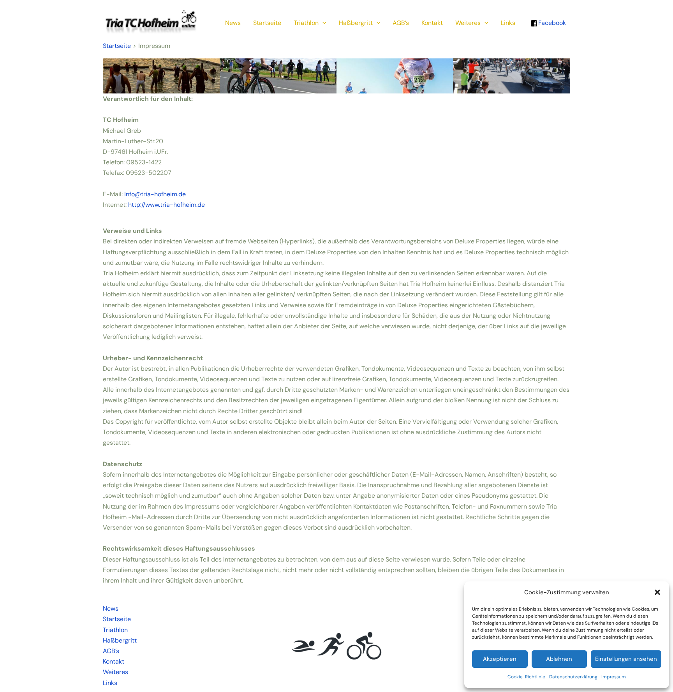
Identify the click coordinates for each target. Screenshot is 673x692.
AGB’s (401, 23)
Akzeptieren (499, 659)
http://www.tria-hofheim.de (166, 205)
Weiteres (468, 23)
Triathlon (306, 23)
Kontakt (432, 23)
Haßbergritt (356, 23)
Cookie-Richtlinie (526, 677)
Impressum (613, 677)
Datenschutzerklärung (573, 677)
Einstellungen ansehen (626, 659)
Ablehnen (559, 659)
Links (508, 23)
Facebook (552, 23)
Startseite (267, 23)
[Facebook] (534, 23)
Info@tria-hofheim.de (155, 194)
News (233, 23)
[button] (657, 592)
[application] (322, 23)
